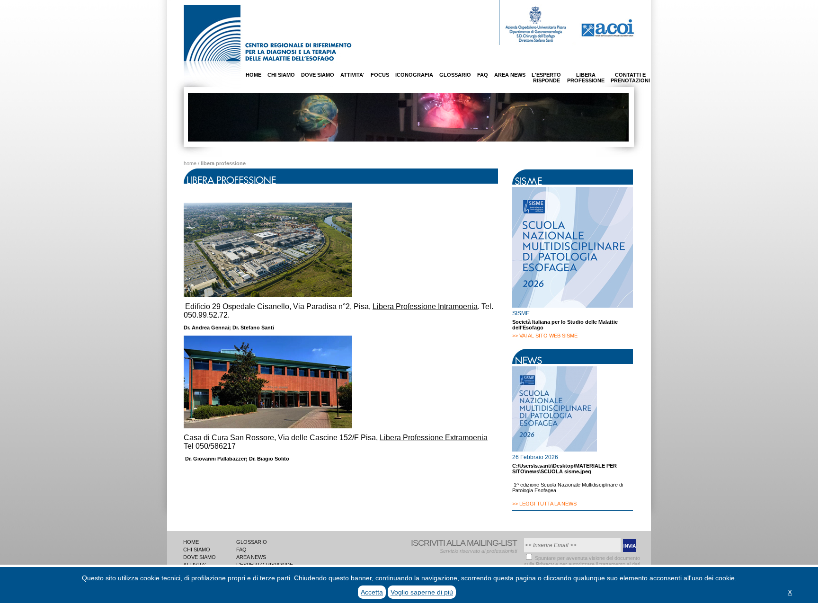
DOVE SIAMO (317, 75)
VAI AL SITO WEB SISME (548, 335)
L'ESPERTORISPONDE (546, 77)
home (190, 163)
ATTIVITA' (352, 75)
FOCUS (380, 75)
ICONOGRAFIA (414, 75)
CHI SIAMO (281, 75)
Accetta (372, 592)
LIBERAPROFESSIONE (586, 77)
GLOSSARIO (455, 75)
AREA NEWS (509, 75)
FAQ (482, 75)
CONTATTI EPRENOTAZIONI (630, 77)
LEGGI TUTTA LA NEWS (548, 503)
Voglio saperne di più (422, 592)
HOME (253, 75)
